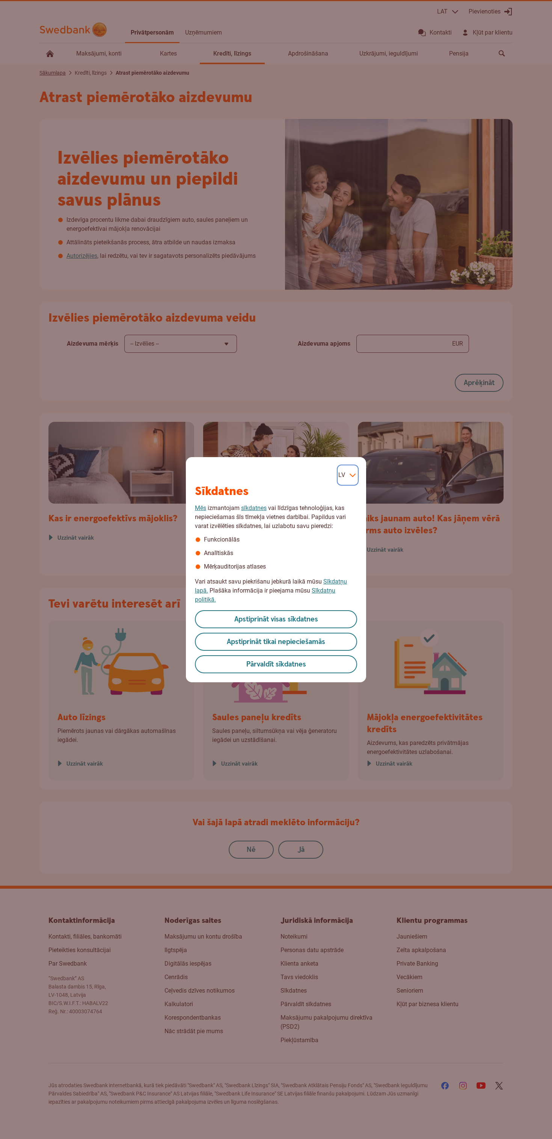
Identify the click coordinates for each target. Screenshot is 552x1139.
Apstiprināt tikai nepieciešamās (276, 642)
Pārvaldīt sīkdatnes (276, 664)
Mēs (200, 508)
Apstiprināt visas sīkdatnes (276, 619)
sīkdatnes (254, 508)
